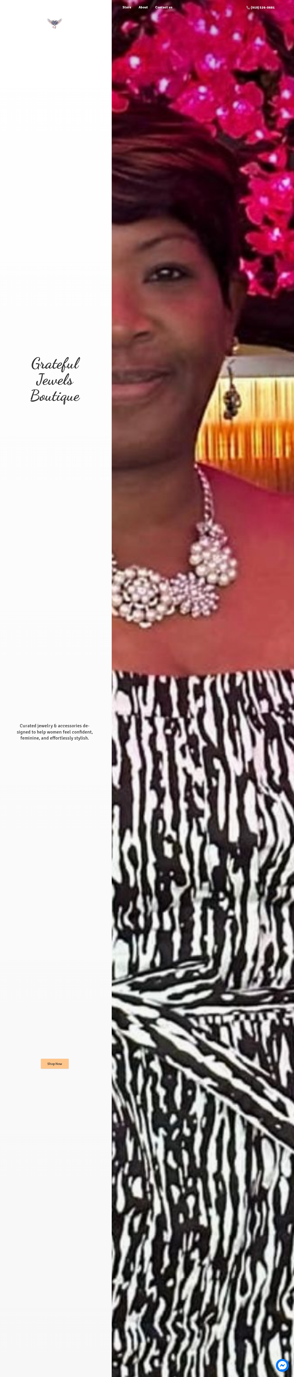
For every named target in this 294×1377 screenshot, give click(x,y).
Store (126, 7)
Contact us (163, 7)
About (143, 7)
